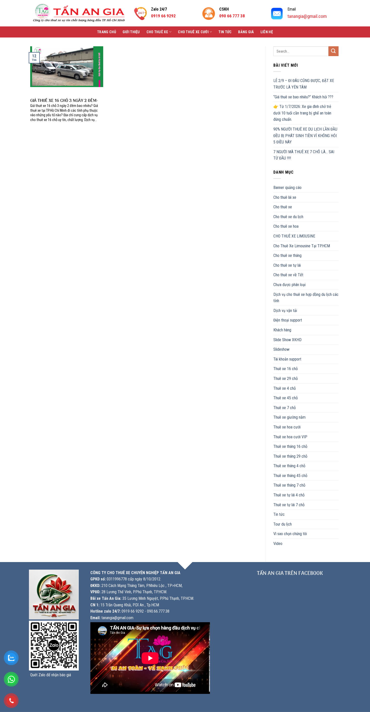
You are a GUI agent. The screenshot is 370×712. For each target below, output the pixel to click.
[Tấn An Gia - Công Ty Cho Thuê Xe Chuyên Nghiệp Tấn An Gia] (78, 13)
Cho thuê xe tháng (287, 255)
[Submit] (333, 51)
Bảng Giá (246, 32)
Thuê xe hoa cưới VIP (290, 436)
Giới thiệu (131, 32)
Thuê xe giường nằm (289, 417)
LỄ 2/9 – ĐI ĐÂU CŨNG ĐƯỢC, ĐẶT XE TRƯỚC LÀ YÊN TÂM (303, 84)
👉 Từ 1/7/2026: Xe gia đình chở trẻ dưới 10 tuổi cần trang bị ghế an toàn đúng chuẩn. (302, 113)
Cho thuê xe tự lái (287, 265)
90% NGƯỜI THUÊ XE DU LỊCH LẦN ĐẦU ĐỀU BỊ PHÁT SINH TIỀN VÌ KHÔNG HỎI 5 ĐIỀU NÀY (305, 135)
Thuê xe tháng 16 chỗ (290, 446)
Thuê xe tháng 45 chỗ (290, 475)
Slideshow (281, 349)
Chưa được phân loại (289, 284)
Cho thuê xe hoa (286, 226)
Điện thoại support (287, 320)
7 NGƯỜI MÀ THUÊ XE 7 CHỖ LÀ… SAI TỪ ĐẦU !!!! (303, 155)
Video (277, 543)
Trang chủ (106, 32)
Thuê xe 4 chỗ (284, 388)
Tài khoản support (287, 359)
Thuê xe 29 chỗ (285, 378)
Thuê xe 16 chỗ (285, 368)
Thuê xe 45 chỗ (285, 397)
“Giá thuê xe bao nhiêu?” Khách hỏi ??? (303, 97)
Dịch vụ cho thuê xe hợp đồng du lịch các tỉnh (306, 297)
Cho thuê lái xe (284, 197)
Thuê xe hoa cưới (287, 427)
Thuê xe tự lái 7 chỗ (289, 504)
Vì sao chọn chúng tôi (290, 533)
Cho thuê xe (157, 32)
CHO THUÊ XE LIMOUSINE (294, 236)
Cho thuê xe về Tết (288, 274)
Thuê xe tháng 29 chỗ (290, 456)
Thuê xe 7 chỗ (284, 407)
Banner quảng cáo (287, 187)
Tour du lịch (282, 524)
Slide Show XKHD (287, 339)
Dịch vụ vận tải (285, 310)
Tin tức (225, 32)
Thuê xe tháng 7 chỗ (289, 485)
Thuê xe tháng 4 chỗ (289, 465)
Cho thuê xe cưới (193, 32)
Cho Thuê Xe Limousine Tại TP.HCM (301, 246)
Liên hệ (267, 32)
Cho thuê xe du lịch (288, 216)
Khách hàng (282, 330)
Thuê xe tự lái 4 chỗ (289, 495)
